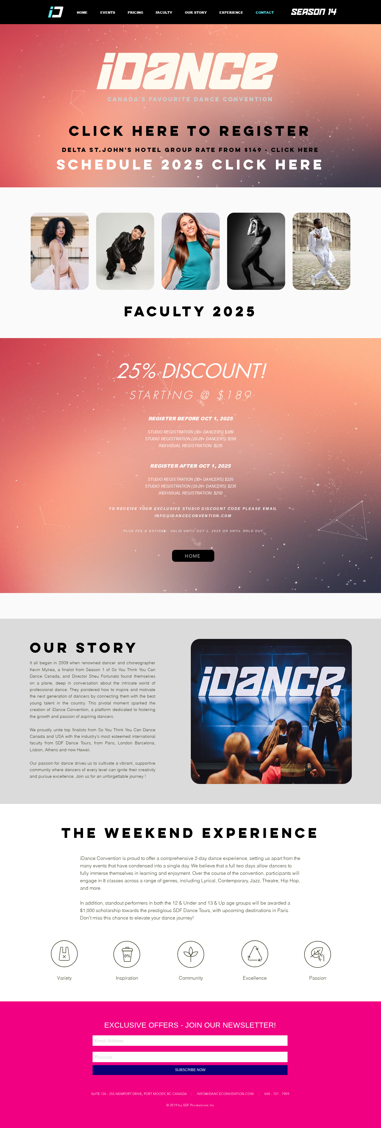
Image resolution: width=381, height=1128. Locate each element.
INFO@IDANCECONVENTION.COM (193, 516)
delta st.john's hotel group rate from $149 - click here (190, 149)
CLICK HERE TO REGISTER (190, 131)
